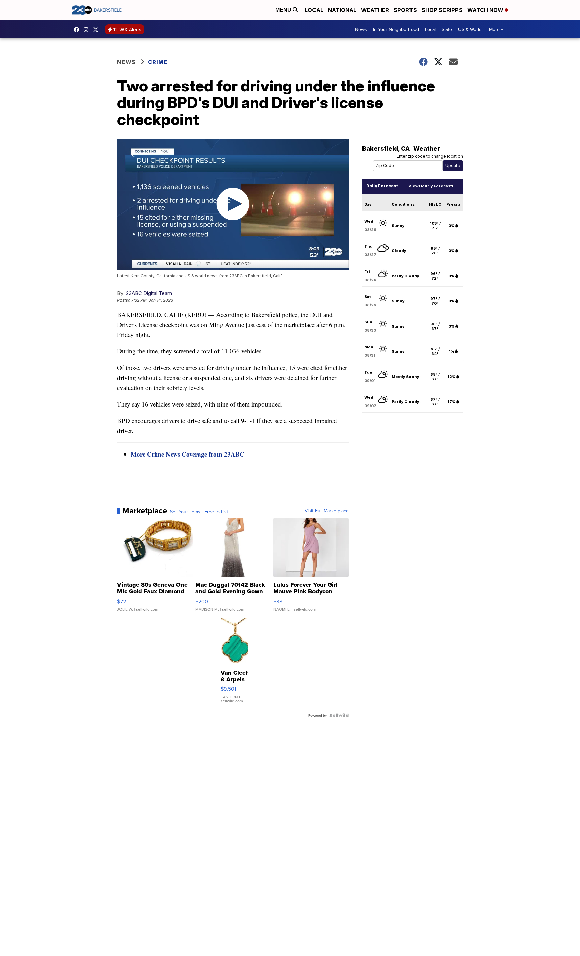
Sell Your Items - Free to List (199, 511)
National (342, 10)
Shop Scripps (442, 10)
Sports (405, 10)
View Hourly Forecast (430, 186)
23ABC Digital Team (149, 293)
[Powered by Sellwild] (339, 715)
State (447, 29)
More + (496, 29)
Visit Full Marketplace (327, 510)
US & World (470, 29)
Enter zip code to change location (430, 156)
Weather (375, 10)
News (361, 29)
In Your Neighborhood (396, 29)
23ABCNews (88, 29)
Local (314, 10)
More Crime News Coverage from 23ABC (187, 454)
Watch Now (486, 10)
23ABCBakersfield (78, 29)
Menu (284, 10)
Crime (157, 62)
